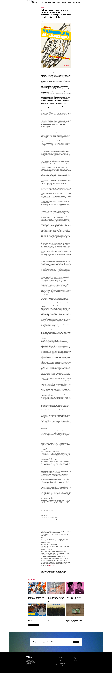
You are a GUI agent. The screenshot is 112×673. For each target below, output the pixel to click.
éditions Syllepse (51, 565)
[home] (32, 2)
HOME (42, 2)
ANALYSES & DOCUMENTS (61, 2)
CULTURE (54, 2)
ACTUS (46, 2)
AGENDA (49, 2)
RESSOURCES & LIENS (71, 2)
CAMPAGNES (78, 2)
